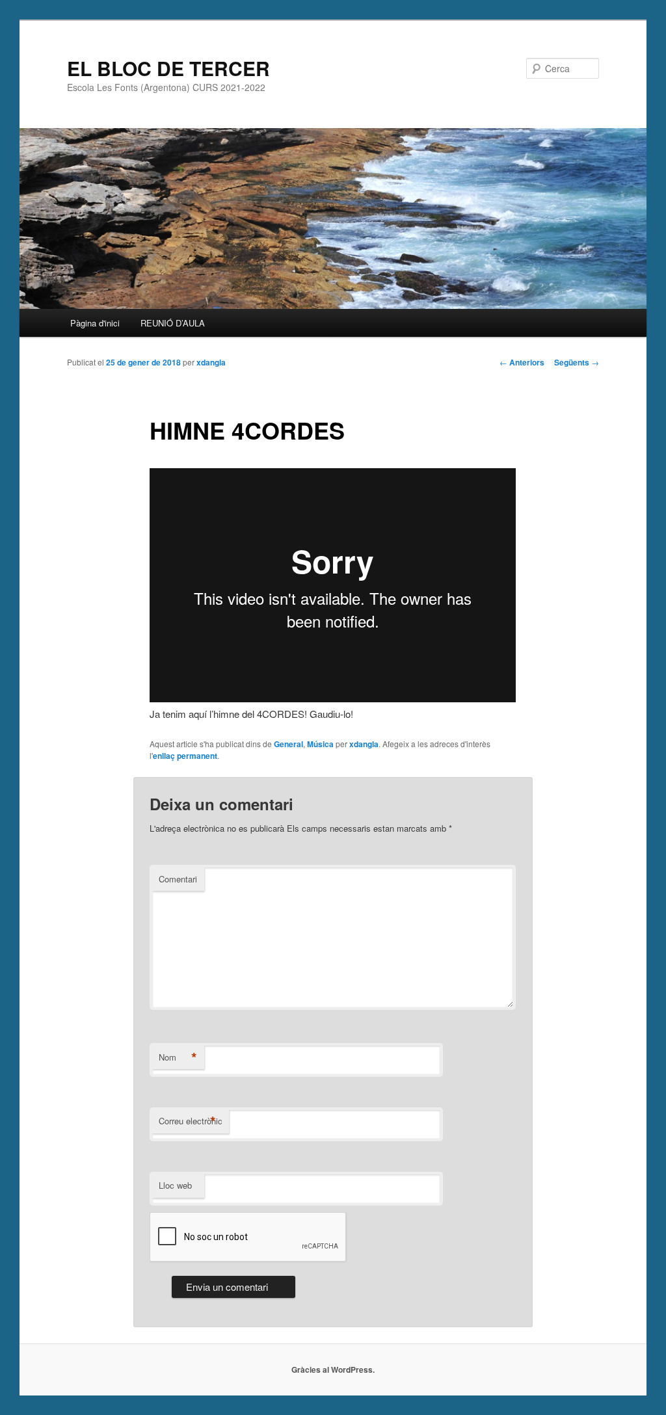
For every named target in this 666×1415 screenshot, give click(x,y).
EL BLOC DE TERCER (168, 68)
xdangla (211, 362)
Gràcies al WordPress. (333, 1369)
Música (320, 744)
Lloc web (175, 1185)
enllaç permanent (185, 755)
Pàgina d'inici (95, 323)
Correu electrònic (190, 1121)
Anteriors (522, 362)
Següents (576, 362)
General (288, 744)
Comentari (178, 879)
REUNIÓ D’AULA (172, 323)
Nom (178, 1057)
